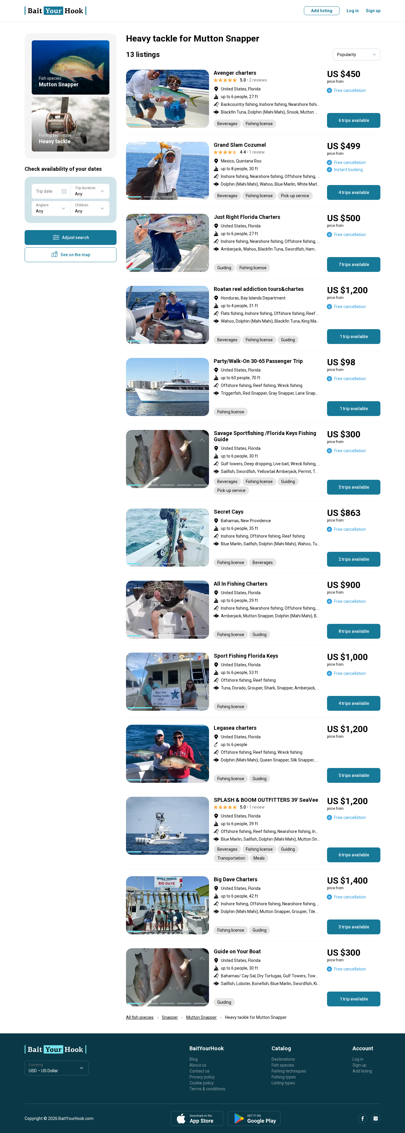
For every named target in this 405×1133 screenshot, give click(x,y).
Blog (193, 1059)
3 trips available (354, 927)
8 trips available (354, 631)
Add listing (321, 10)
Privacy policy (202, 1077)
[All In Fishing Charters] (253, 609)
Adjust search (75, 237)
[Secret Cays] (253, 537)
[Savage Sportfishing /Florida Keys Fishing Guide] (253, 462)
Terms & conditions (207, 1088)
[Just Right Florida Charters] (253, 243)
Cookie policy (201, 1083)
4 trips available (354, 192)
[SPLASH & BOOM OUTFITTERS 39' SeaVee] (253, 829)
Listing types (283, 1083)
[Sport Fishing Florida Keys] (253, 682)
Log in (353, 10)
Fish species (283, 1065)
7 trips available (354, 264)
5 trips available (354, 487)
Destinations (283, 1059)
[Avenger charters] (253, 99)
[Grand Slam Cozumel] (253, 171)
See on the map (75, 254)
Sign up (373, 10)
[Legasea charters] (253, 754)
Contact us (199, 1071)
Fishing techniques (289, 1071)
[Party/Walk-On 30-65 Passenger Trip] (253, 387)
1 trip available (354, 336)
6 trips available (354, 120)
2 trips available (354, 559)
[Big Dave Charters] (253, 905)
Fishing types (284, 1077)
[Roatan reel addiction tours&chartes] (253, 315)
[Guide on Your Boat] (253, 977)
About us (197, 1065)
